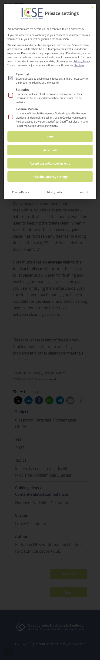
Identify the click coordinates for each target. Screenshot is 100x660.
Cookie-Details (21, 192)
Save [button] (50, 136)
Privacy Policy (81, 61)
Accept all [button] (50, 149)
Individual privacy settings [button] (50, 176)
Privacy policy (55, 192)
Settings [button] (79, 65)
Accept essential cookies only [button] (50, 163)
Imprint (84, 192)
